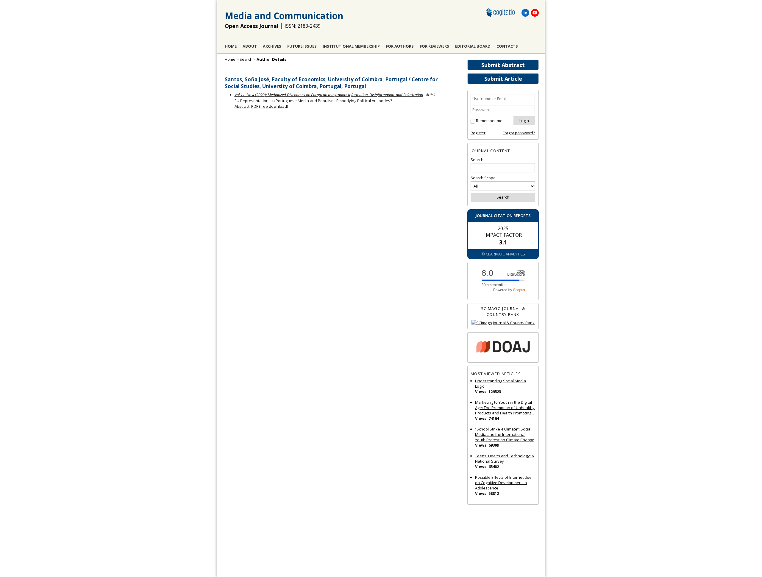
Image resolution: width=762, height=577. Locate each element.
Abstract (242, 106)
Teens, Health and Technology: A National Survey (504, 458)
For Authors (400, 46)
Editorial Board (473, 46)
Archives (272, 46)
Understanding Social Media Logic (500, 383)
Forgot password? (519, 132)
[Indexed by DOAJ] (503, 348)
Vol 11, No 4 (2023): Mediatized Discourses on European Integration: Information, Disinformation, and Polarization (329, 94)
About (250, 46)
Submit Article (503, 78)
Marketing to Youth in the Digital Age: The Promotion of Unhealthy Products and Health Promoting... (505, 408)
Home (231, 46)
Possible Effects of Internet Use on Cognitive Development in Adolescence (503, 483)
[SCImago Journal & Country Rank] (503, 323)
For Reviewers (434, 46)
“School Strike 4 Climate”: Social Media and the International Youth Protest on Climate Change (504, 434)
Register (478, 132)
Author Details (271, 59)
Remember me (489, 120)
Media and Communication (284, 16)
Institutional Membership (351, 46)
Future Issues (302, 46)
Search (246, 59)
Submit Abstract (503, 64)
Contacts (507, 46)
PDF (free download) (269, 106)
